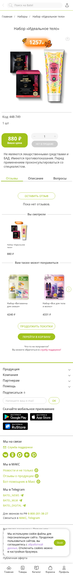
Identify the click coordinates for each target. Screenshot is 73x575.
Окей (60, 542)
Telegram (34, 518)
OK (54, 400)
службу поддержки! (50, 349)
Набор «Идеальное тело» (49, 16)
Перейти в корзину (37, 337)
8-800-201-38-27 (38, 513)
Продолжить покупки (36, 326)
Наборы (22, 16)
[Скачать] (67, 38)
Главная (7, 16)
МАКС (23, 518)
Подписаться (12, 392)
